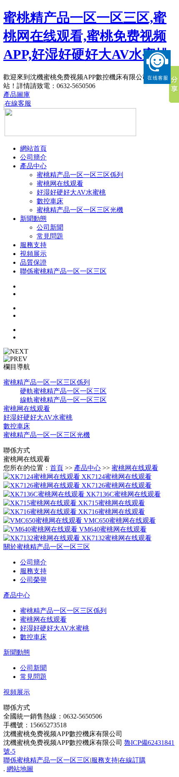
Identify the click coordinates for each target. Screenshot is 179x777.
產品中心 (33, 166)
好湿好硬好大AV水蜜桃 (71, 192)
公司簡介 (33, 157)
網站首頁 (33, 148)
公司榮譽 (33, 579)
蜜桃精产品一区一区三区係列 (80, 174)
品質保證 (33, 262)
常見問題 (50, 236)
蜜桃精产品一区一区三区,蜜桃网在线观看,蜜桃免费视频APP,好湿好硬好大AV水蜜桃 (86, 36)
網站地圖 (20, 768)
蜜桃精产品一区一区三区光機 (80, 209)
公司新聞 (50, 227)
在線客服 (18, 103)
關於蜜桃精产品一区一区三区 (46, 546)
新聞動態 (33, 218)
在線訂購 (132, 760)
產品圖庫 (16, 94)
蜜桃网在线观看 (60, 183)
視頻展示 (33, 253)
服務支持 (33, 244)
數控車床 (50, 201)
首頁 (56, 467)
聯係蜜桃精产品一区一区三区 (63, 271)
